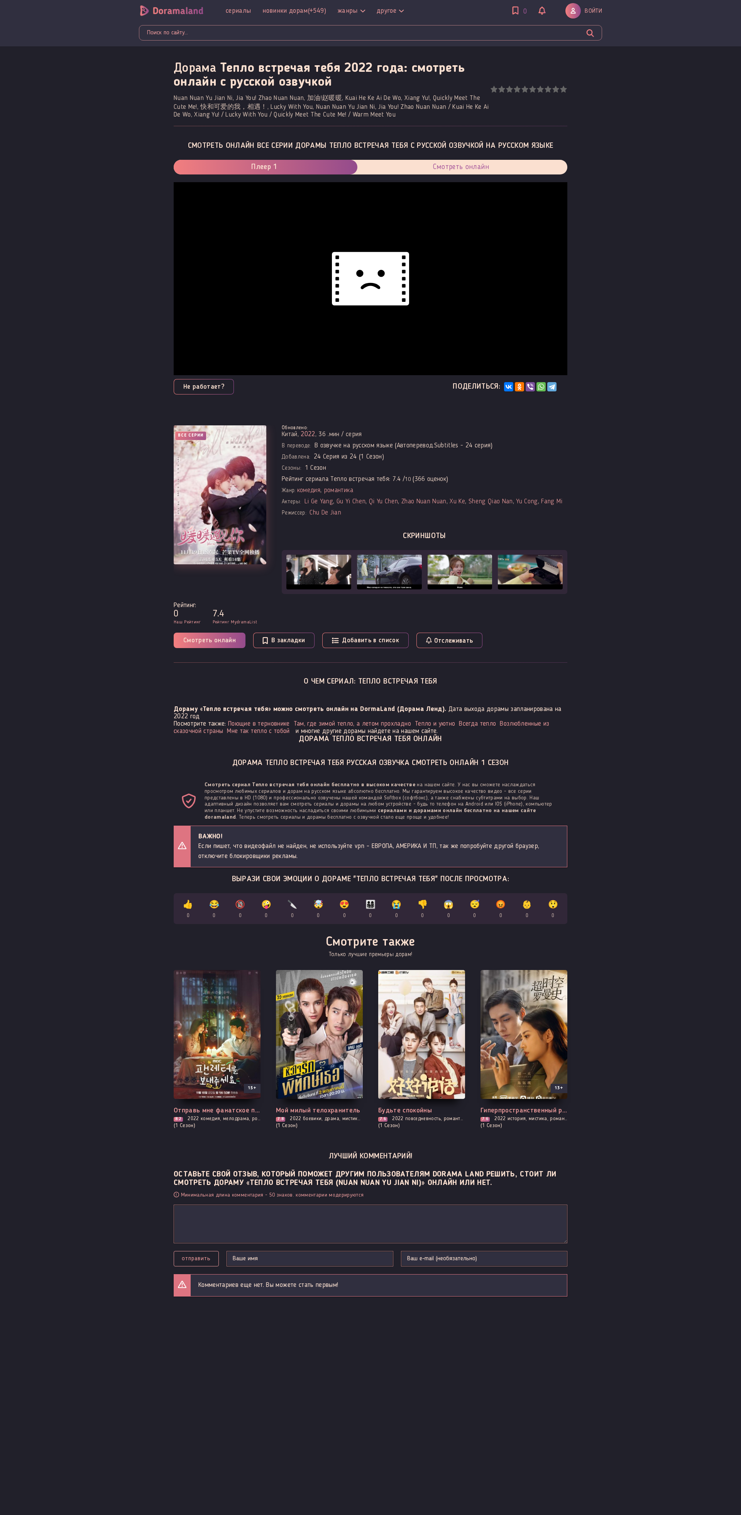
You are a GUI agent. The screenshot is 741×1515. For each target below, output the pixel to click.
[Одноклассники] (519, 386)
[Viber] (530, 386)
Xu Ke (457, 501)
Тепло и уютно (435, 724)
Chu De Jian (325, 513)
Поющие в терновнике (258, 724)
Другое (386, 10)
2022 (308, 434)
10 (563, 89)
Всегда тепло (477, 724)
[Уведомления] (542, 11)
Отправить (196, 1259)
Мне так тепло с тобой (258, 731)
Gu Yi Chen (351, 501)
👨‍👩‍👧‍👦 (370, 909)
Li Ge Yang (319, 501)
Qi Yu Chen (383, 501)
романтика (338, 490)
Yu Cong (527, 501)
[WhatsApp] (541, 386)
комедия (308, 490)
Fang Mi (551, 501)
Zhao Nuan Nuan (424, 501)
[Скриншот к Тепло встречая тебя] (318, 572)
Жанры (348, 10)
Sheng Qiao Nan (491, 501)
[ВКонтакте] (508, 386)
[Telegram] (552, 386)
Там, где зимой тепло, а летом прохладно (352, 724)
